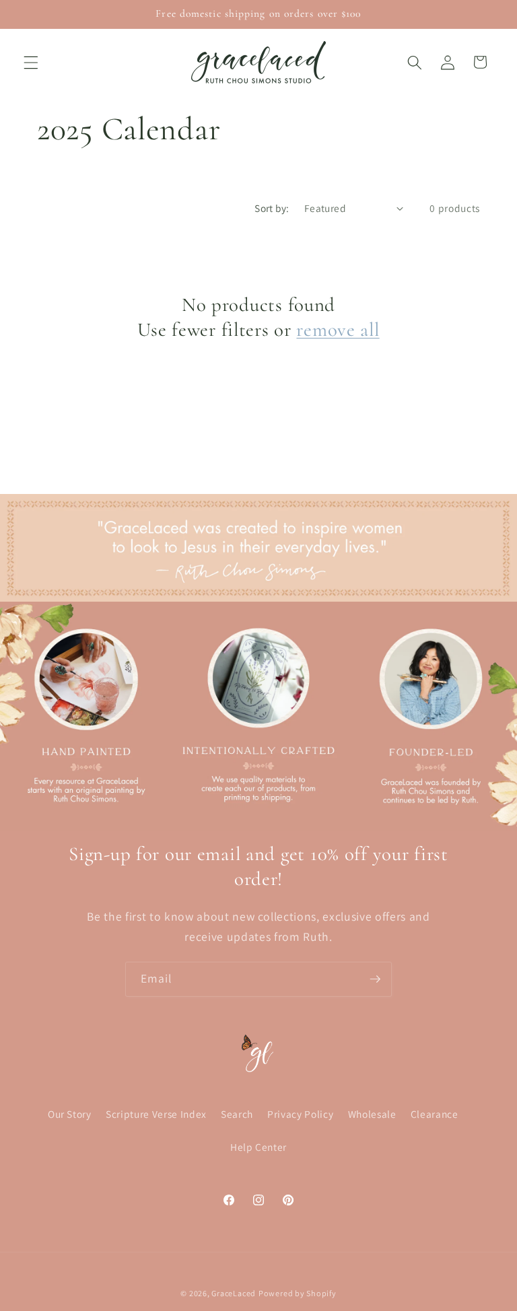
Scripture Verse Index (156, 1114)
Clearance (434, 1114)
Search (237, 1114)
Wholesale (372, 1114)
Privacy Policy (300, 1114)
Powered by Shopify (297, 1293)
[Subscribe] (375, 979)
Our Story (70, 1114)
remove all (337, 329)
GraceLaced (233, 1293)
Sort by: (271, 208)
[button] (31, 62)
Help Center (258, 1147)
